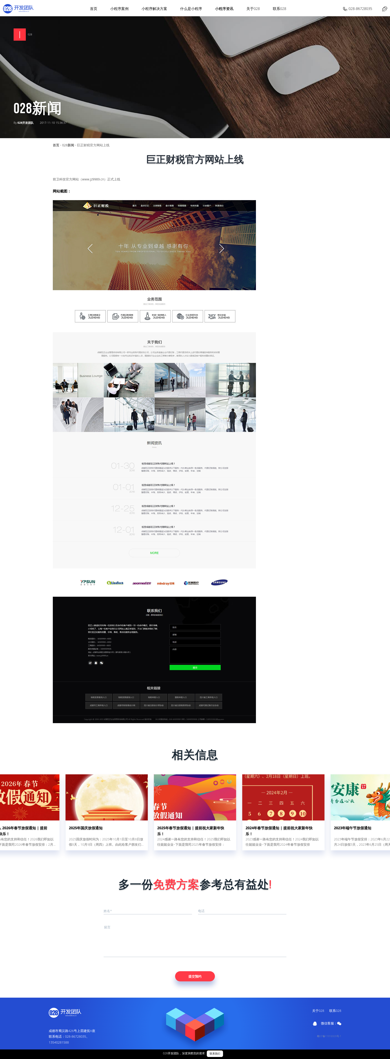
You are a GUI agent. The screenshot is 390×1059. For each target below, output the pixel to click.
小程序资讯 (224, 8)
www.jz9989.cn (93, 179)
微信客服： (329, 1023)
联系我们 (215, 1054)
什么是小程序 (191, 8)
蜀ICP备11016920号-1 (329, 1036)
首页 (93, 8)
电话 (201, 911)
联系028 (279, 8)
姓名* (108, 911)
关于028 (253, 8)
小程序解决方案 (154, 8)
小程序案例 (119, 8)
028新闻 (68, 145)
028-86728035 (360, 8)
